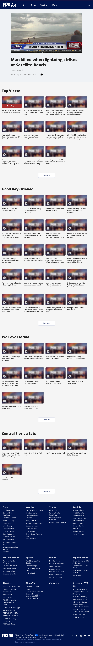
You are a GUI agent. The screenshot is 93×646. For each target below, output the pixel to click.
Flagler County (8, 523)
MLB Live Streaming (79, 597)
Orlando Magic (31, 566)
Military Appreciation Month (10, 548)
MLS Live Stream (78, 617)
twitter (76, 636)
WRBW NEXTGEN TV (10, 613)
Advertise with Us (9, 610)
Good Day (77, 507)
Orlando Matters (55, 569)
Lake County (7, 526)
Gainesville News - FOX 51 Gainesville (80, 562)
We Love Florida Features (9, 562)
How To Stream (55, 561)
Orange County (8, 531)
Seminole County (9, 537)
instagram (81, 636)
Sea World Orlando (10, 571)
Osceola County (8, 534)
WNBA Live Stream (79, 614)
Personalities (7, 594)
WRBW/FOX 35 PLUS (10, 616)
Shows (52, 557)
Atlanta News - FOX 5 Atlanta (80, 571)
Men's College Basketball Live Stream (80, 606)
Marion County (8, 528)
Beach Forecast (32, 526)
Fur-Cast (75, 528)
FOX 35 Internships (10, 600)
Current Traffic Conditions (54, 514)
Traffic (52, 507)
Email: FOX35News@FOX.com (34, 590)
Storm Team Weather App (34, 535)
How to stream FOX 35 (11, 586)
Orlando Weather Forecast (32, 517)
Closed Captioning (9, 618)
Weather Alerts (31, 513)
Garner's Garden (78, 526)
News (5, 507)
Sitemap (6, 552)
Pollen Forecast (31, 528)
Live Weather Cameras (34, 510)
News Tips (31, 583)
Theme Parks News (10, 566)
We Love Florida (78, 510)
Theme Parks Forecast (34, 523)
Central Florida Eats (56, 577)
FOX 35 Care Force (79, 513)
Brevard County (8, 520)
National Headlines (10, 518)
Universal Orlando (9, 574)
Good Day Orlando (56, 566)
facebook (72, 636)
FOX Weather (31, 531)
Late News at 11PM (56, 572)
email (89, 636)
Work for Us (7, 597)
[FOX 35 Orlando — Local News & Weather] (10, 5)
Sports (29, 557)
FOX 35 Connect (32, 599)
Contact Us (7, 592)
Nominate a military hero (10, 543)
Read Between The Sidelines (33, 562)
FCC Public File (8, 621)
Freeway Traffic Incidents (55, 519)
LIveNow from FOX (56, 574)
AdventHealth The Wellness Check (79, 519)
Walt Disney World (9, 568)
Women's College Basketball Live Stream (80, 610)
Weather (30, 507)
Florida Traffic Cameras (57, 522)
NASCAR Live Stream (80, 599)
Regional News (80, 557)
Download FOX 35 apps (11, 607)
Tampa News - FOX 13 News (80, 567)
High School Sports (33, 573)
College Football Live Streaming (80, 593)
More (54, 5)
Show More (46, 175)
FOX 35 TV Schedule (56, 564)
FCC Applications (9, 624)
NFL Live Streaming (79, 589)
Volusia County (8, 539)
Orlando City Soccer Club (33, 569)
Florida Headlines (9, 510)
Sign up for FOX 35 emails (9, 604)
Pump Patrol (53, 510)
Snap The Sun (31, 539)
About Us (7, 583)
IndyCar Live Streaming (80, 602)
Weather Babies (78, 516)
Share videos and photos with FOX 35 (33, 595)
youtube (85, 636)
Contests (54, 583)
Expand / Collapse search (89, 5)
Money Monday (78, 534)
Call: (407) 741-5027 (33, 586)
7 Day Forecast (31, 520)
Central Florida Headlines (8, 514)
